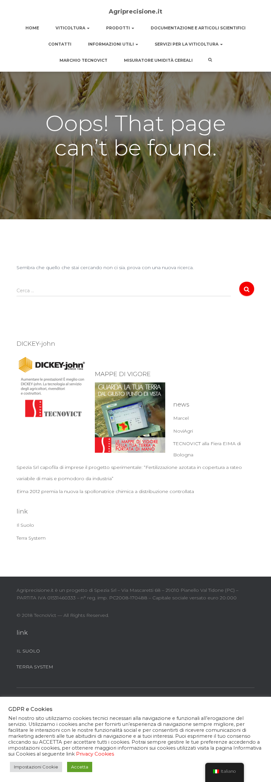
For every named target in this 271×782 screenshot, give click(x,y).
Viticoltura (71, 27)
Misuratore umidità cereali (158, 60)
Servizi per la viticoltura (187, 44)
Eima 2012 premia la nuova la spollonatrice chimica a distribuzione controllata (105, 491)
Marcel (181, 418)
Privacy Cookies (95, 754)
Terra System (31, 538)
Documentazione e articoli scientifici (198, 27)
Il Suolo (25, 525)
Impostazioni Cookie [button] (36, 766)
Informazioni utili (111, 44)
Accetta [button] (79, 766)
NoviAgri (183, 431)
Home (32, 27)
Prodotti (118, 27)
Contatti (59, 44)
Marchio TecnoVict (83, 60)
